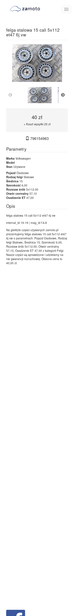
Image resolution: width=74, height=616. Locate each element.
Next (63, 95)
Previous (10, 95)
